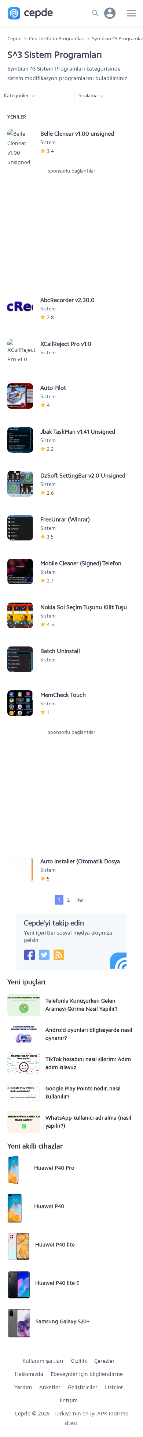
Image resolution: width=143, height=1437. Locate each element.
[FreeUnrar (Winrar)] (23, 527)
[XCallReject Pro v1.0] (23, 352)
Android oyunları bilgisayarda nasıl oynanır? (88, 1034)
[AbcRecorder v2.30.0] (23, 308)
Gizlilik (79, 1361)
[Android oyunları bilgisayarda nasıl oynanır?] (23, 1034)
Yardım (23, 1387)
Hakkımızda (29, 1374)
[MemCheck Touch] (23, 703)
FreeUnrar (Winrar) (65, 519)
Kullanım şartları (42, 1361)
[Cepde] (30, 13)
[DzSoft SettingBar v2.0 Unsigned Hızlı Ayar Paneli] (23, 484)
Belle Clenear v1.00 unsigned (77, 133)
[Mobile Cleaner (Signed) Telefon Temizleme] (23, 571)
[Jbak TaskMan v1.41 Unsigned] (23, 440)
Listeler (114, 1387)
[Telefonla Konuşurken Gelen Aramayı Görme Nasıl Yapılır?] (23, 1005)
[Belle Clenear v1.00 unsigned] (23, 142)
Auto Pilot (53, 387)
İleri (81, 900)
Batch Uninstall (60, 651)
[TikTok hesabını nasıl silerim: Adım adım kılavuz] (23, 1063)
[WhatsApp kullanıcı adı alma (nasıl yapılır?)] (23, 1122)
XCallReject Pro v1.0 (65, 343)
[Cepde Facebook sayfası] (29, 954)
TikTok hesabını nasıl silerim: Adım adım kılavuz (88, 1063)
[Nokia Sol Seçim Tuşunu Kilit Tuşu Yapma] (23, 615)
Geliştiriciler (83, 1387)
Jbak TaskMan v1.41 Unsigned (77, 431)
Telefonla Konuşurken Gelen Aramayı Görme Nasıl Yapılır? (81, 1004)
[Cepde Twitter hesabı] (44, 954)
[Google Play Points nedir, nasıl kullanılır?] (23, 1093)
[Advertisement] (71, 229)
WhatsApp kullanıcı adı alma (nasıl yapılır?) (88, 1121)
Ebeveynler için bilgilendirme (87, 1374)
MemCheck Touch (63, 694)
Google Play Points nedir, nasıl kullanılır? (83, 1092)
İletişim (69, 1400)
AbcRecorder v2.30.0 (67, 300)
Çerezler (104, 1361)
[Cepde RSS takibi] (58, 954)
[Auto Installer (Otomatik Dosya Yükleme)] (23, 869)
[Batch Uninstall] (23, 659)
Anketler (49, 1387)
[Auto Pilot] (23, 396)
